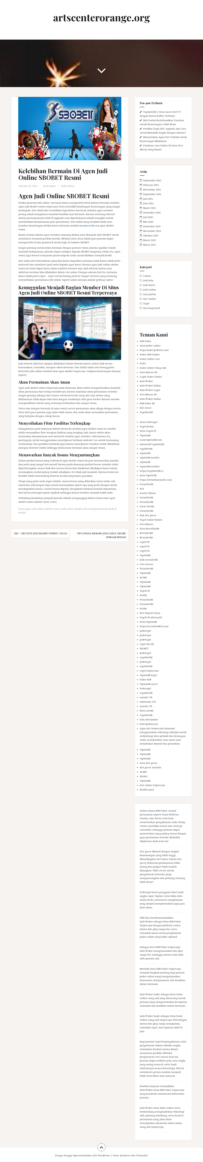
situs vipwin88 (148, 475)
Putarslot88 (146, 568)
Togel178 (145, 590)
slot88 (143, 608)
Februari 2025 (151, 184)
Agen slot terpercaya (152, 728)
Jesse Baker (49, 185)
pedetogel (145, 630)
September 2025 (152, 180)
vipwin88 (145, 453)
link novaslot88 (149, 559)
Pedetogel (145, 688)
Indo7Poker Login (150, 390)
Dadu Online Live (150, 358)
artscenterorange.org (101, 17)
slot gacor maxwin (150, 767)
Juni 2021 (148, 203)
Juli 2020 (148, 217)
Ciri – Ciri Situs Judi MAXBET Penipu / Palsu (40, 533)
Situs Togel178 (148, 430)
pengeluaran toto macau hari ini (159, 1056)
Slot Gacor (145, 407)
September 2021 (152, 194)
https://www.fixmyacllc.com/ (156, 479)
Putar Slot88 (147, 506)
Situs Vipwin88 (148, 621)
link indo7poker (149, 719)
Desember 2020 (151, 212)
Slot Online (149, 298)
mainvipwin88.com (151, 439)
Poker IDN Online (150, 354)
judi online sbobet (71, 508)
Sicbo (143, 363)
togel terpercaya (149, 670)
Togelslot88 (146, 412)
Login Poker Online (151, 376)
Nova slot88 (146, 710)
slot (142, 488)
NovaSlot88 (146, 533)
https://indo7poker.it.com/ (154, 350)
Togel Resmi (147, 426)
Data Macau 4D (148, 372)
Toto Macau (146, 524)
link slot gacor (148, 515)
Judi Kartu (149, 285)
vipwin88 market (150, 457)
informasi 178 (148, 701)
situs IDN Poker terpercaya (164, 947)
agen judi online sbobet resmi (42, 508)
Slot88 (143, 577)
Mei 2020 (148, 221)
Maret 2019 (149, 240)
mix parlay (149, 294)
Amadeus (125, 1155)
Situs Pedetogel (148, 422)
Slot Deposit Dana (150, 612)
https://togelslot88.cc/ (152, 470)
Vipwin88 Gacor (149, 683)
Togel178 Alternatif (151, 617)
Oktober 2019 (150, 235)
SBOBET (144, 648)
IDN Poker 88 (147, 403)
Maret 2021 (149, 207)
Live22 (162, 870)
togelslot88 (146, 448)
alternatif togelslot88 (152, 444)
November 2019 (152, 230)
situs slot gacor (148, 762)
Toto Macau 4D (148, 394)
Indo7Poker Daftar (150, 385)
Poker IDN (145, 679)
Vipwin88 (145, 435)
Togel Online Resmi (151, 519)
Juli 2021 (148, 198)
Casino (147, 275)
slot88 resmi (147, 789)
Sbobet (143, 776)
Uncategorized (151, 308)
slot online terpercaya (152, 785)
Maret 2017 (149, 244)
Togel (146, 303)
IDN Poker (145, 341)
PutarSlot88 (146, 484)
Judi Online (67, 185)
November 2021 (152, 189)
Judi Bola (148, 280)
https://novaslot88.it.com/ (154, 626)
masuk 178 (146, 697)
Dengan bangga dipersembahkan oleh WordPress (82, 1155)
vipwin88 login (148, 675)
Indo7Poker (146, 381)
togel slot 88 (147, 644)
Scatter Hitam (148, 493)
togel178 (144, 541)
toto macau (146, 564)
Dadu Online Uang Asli (153, 367)
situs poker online (150, 345)
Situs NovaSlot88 (149, 528)
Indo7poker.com (149, 723)
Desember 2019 (151, 226)
